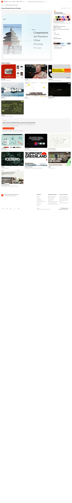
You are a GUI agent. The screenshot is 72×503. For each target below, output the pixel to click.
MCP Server (39, 202)
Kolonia (2, 98)
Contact (38, 205)
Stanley (54, 27)
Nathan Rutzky (62, 26)
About (38, 196)
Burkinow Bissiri (51, 97)
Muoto (6, 98)
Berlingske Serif (4, 186)
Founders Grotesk (4, 116)
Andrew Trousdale (51, 148)
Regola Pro (50, 98)
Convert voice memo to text (63, 209)
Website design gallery (52, 196)
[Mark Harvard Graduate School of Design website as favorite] (67, 8)
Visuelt (53, 168)
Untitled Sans (7, 150)
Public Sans (36, 150)
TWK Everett (27, 80)
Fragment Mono (28, 168)
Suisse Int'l (8, 80)
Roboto (16, 186)
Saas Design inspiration (63, 196)
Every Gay (3, 79)
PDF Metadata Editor (64, 208)
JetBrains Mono (30, 150)
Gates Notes (3, 148)
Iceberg (2, 166)
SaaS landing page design (52, 202)
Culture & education (57, 38)
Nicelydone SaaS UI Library (58, 21)
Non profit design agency (63, 202)
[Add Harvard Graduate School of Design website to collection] (65, 8)
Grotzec (49, 168)
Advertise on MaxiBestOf (41, 201)
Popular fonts (50, 200)
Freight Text (3, 80)
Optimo (59, 27)
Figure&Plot (27, 148)
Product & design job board (64, 197)
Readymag (50, 79)
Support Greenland (28, 166)
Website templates (51, 197)
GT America (27, 98)
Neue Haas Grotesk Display (36, 168)
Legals (38, 208)
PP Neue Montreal (4, 168)
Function (26, 79)
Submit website (39, 200)
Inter (26, 150)
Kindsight (3, 115)
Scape (49, 166)
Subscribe (38, 197)
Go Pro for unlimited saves (8, 128)
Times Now (11, 116)
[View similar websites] (62, 8)
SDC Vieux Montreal (5, 184)
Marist (2, 150)
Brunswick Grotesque (52, 150)
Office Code (55, 26)
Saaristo (3, 97)
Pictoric (26, 97)
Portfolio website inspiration (53, 201)
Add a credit (56, 34)
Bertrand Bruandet (12, 195)
